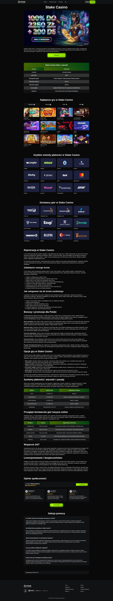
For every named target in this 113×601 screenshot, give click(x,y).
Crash (64, 104)
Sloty (80, 104)
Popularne (30, 104)
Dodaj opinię (82, 484)
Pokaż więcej (56, 504)
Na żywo (47, 104)
